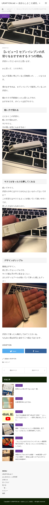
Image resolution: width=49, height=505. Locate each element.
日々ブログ (5, 482)
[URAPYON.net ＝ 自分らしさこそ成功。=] (21, 3)
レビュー (4, 16)
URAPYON (12, 359)
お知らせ (5, 479)
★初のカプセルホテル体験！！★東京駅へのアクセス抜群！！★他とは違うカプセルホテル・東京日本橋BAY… (30, 457)
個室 (3, 493)
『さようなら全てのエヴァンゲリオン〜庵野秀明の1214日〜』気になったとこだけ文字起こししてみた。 (31, 444)
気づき (4, 485)
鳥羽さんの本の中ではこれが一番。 (27, 389)
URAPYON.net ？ (7, 474)
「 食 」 (4, 488)
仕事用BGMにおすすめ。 (23, 402)
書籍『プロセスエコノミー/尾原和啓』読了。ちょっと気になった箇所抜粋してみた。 (30, 429)
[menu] (46, 3)
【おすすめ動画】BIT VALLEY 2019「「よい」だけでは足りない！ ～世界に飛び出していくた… (31, 417)
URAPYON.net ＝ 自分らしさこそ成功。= (23, 501)
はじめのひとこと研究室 (9, 477)
